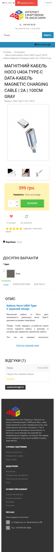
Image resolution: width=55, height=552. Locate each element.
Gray (17, 273)
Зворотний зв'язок (14, 452)
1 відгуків (27, 228)
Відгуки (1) (39, 284)
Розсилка (10, 505)
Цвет (6, 264)
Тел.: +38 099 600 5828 (21, 528)
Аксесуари (19, 52)
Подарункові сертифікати (17, 475)
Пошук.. (48, 35)
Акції (8, 482)
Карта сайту (11, 459)
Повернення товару (14, 456)
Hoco (19, 242)
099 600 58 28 (29, 24)
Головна (7, 52)
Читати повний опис (27, 345)
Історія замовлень (14, 498)
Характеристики (21, 284)
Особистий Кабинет (14, 494)
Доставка (8, 3)
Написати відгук (15, 387)
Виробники (10, 471)
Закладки (10, 502)
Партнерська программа (17, 479)
